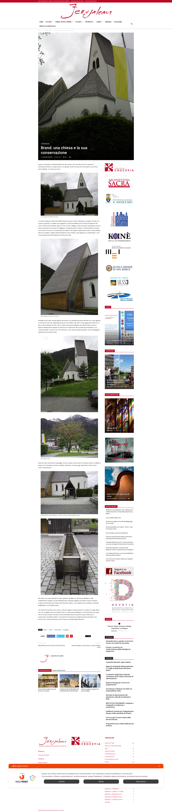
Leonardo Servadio (47, 157)
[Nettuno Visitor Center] (119, 484)
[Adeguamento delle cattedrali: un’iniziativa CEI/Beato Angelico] (119, 372)
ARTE (106, 748)
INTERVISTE (89, 22)
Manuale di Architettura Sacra (113, 797)
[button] (132, 24)
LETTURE (48, 22)
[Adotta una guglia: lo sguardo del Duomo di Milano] (91, 681)
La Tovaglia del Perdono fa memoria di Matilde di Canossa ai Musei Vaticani (119, 554)
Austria (45, 629)
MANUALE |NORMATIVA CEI (113, 794)
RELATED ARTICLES (44, 670)
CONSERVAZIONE (45, 143)
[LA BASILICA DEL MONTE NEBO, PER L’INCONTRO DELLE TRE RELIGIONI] (69, 681)
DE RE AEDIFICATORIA (111, 759)
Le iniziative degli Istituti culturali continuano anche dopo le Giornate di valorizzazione (119, 676)
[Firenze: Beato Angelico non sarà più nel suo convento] (48, 681)
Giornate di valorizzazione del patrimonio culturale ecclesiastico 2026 (118, 697)
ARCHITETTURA (109, 743)
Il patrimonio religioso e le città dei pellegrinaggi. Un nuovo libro (119, 522)
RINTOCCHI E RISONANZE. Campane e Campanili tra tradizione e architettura (120, 705)
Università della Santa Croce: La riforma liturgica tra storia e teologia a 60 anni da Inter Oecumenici (120, 543)
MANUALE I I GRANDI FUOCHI (114, 799)
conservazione (57, 629)
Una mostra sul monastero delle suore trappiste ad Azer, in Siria (119, 559)
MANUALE (108, 22)
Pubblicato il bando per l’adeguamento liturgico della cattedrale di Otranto (120, 712)
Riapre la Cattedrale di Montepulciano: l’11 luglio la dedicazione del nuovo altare (120, 668)
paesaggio (66, 629)
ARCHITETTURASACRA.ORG (113, 746)
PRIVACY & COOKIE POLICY (47, 26)
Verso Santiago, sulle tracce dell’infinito (117, 533)
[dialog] (86, 776)
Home (39, 30)
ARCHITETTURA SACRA (90, 1)
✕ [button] (159, 766)
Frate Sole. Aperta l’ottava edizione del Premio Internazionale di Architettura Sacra (119, 537)
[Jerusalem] (86, 11)
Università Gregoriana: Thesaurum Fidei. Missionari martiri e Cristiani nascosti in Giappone (119, 548)
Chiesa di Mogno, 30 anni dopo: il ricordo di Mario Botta (86, 646)
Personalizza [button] (141, 781)
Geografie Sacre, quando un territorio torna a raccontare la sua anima (119, 642)
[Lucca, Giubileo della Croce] (119, 329)
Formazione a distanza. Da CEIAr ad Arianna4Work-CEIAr (119, 690)
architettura (109, 637)
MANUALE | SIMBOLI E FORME (114, 791)
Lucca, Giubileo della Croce (116, 341)
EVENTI (99, 22)
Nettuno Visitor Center (115, 496)
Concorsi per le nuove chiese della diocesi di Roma (118, 718)
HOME (41, 22)
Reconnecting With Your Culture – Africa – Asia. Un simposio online (119, 528)
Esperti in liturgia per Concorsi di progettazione (117, 684)
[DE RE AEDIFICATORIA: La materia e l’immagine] (119, 416)
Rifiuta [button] (101, 781)
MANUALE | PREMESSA (112, 789)
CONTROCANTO (110, 756)
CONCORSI (109, 658)
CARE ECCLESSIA (110, 751)
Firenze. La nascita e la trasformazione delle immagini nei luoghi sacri (118, 649)
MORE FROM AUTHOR (59, 670)
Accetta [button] (61, 781)
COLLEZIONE (118, 22)
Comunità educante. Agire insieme (118, 662)
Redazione (110, 343)
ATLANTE (78, 22)
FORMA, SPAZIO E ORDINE (63, 22)
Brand (50, 629)
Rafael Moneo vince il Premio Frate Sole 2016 (51, 645)
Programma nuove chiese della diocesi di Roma (120, 725)
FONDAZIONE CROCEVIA (77, 1)
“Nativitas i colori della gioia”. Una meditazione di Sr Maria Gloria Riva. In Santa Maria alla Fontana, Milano (119, 511)
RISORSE (107, 802)
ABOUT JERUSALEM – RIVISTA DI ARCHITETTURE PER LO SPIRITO (53, 1)
